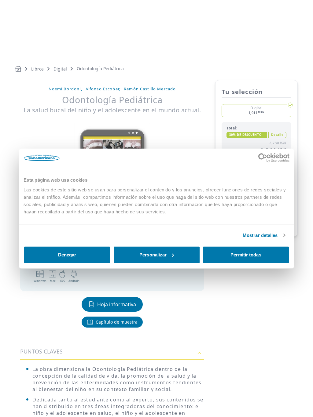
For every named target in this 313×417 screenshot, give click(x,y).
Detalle (277, 135)
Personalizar (153, 254)
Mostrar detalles (260, 235)
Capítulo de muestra (117, 322)
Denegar (67, 254)
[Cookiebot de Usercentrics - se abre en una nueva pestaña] (262, 157)
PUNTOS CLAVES (41, 351)
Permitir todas (245, 254)
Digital (60, 69)
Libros (37, 69)
